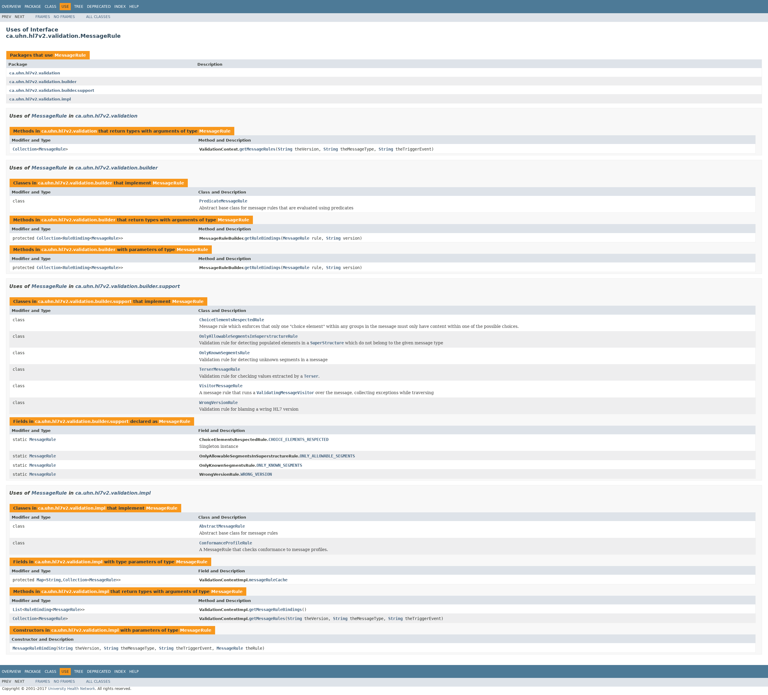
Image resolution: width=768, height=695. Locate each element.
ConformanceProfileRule (225, 543)
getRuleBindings (262, 238)
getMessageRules (257, 149)
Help (134, 6)
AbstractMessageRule (222, 526)
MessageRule (70, 55)
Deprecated (99, 6)
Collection (25, 149)
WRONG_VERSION (256, 474)
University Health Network (71, 689)
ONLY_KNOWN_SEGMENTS (279, 465)
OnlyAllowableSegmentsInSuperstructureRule (248, 336)
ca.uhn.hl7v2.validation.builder (42, 81)
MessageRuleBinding (34, 648)
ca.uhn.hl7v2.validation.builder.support (51, 90)
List (17, 609)
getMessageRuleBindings (275, 609)
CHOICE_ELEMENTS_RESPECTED (298, 439)
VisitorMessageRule (220, 385)
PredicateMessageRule (223, 201)
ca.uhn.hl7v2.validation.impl (40, 99)
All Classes (98, 17)
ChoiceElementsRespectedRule (231, 319)
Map (40, 579)
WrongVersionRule (218, 402)
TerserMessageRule (219, 369)
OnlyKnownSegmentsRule (224, 352)
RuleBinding (76, 238)
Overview (11, 6)
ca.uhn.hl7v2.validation (34, 73)
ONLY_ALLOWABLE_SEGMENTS (327, 456)
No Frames (64, 17)
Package (33, 6)
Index (120, 6)
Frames (42, 17)
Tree (78, 6)
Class (50, 6)
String (285, 149)
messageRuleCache (268, 579)
